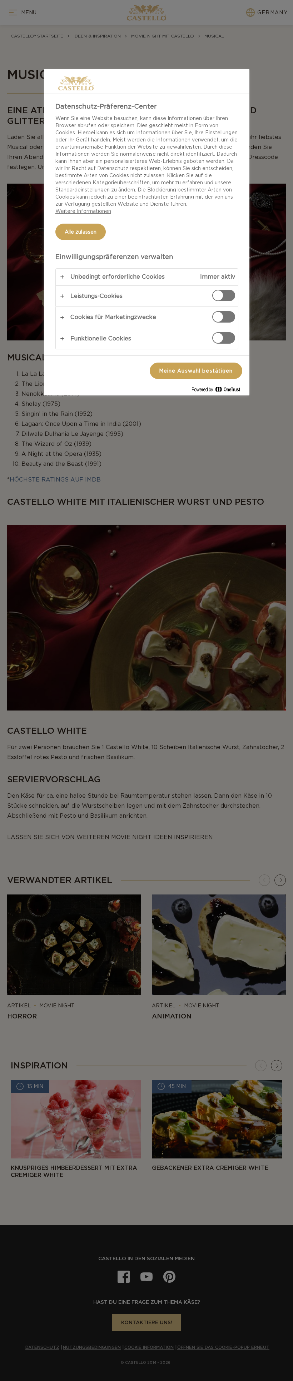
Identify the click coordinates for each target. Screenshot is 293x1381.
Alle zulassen (81, 232)
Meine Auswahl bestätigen (196, 371)
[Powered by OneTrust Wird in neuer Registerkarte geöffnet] (219, 391)
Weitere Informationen (83, 211)
